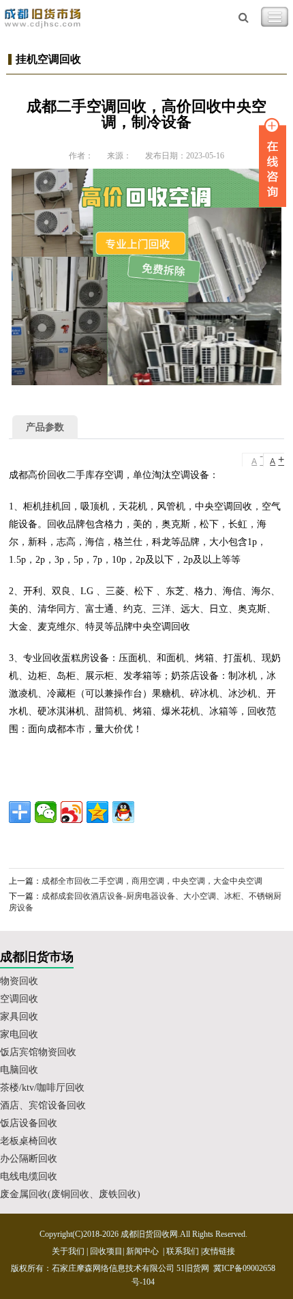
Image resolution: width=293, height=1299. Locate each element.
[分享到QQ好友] (123, 812)
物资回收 (19, 981)
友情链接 (218, 1251)
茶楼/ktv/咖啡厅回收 (42, 1087)
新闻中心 (142, 1251)
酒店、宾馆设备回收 (43, 1105)
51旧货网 (192, 1268)
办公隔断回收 (28, 1159)
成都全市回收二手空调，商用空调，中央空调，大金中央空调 (152, 881)
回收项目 (106, 1251)
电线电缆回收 (28, 1176)
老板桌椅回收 (28, 1141)
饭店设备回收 (28, 1123)
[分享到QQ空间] (97, 812)
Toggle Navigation (274, 17)
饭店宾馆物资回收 (38, 1052)
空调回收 (19, 999)
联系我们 (182, 1251)
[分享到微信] (46, 812)
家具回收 (19, 1016)
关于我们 (68, 1251)
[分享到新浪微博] (71, 812)
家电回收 (19, 1034)
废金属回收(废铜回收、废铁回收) (70, 1194)
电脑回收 (19, 1070)
